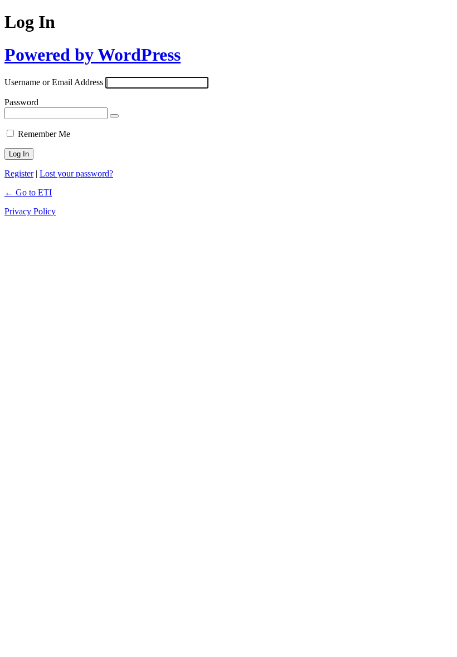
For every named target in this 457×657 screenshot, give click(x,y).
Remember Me (44, 134)
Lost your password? (76, 173)
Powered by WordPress (92, 55)
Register (18, 173)
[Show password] (114, 115)
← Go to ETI (28, 192)
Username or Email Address (53, 82)
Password (21, 102)
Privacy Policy (30, 211)
